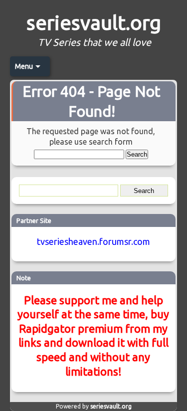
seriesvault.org (93, 22)
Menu (24, 66)
